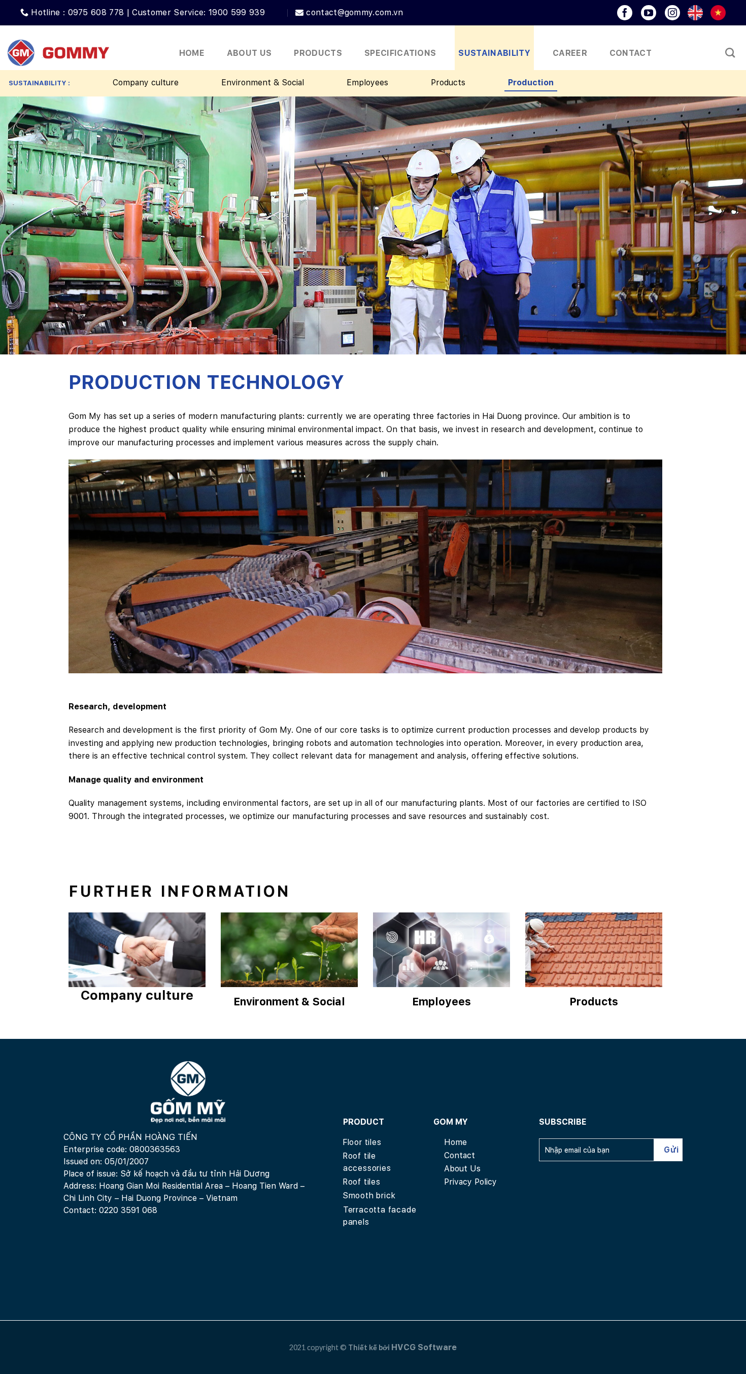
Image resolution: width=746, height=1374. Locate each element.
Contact (630, 53)
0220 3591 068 (128, 1210)
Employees (367, 82)
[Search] (730, 52)
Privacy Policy (470, 1182)
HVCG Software (424, 1347)
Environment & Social (262, 82)
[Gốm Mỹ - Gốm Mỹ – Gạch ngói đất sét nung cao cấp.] (58, 53)
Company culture (146, 82)
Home (192, 53)
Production (531, 82)
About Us (249, 53)
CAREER (570, 53)
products (318, 53)
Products (448, 82)
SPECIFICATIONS (400, 53)
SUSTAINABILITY (494, 53)
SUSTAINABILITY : (39, 83)
